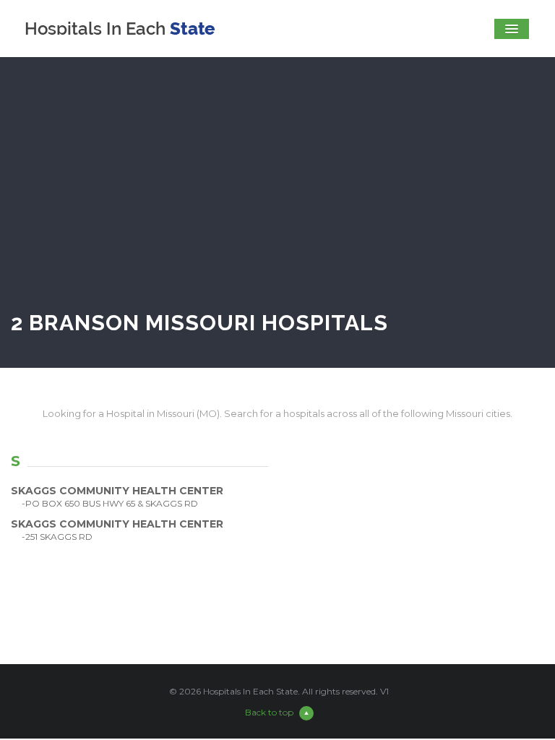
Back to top (269, 712)
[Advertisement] (277, 198)
